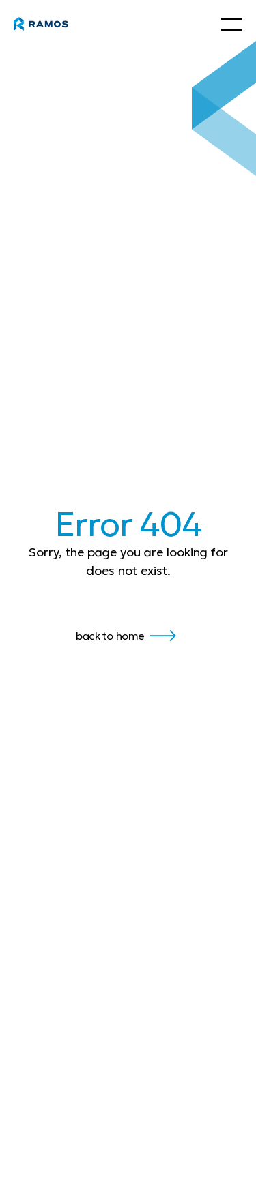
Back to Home (110, 635)
